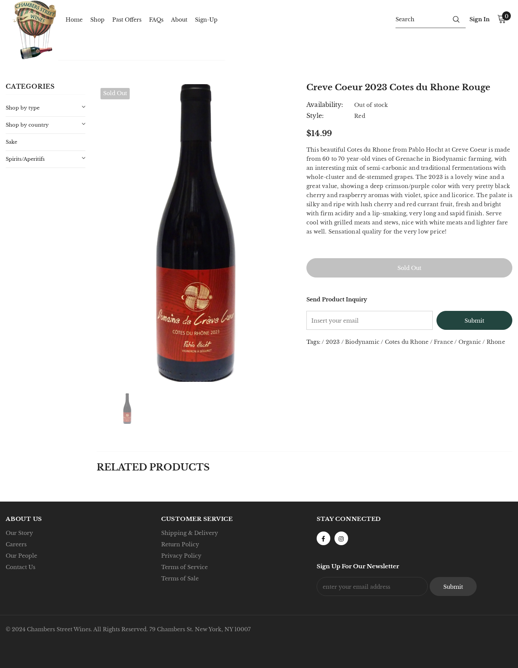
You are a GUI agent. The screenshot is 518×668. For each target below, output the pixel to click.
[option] (196, 233)
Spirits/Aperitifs (25, 159)
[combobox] (421, 19)
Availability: (325, 104)
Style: (315, 115)
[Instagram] (341, 538)
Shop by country (27, 125)
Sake (11, 142)
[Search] (456, 19)
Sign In (479, 19)
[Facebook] (323, 538)
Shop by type (22, 108)
